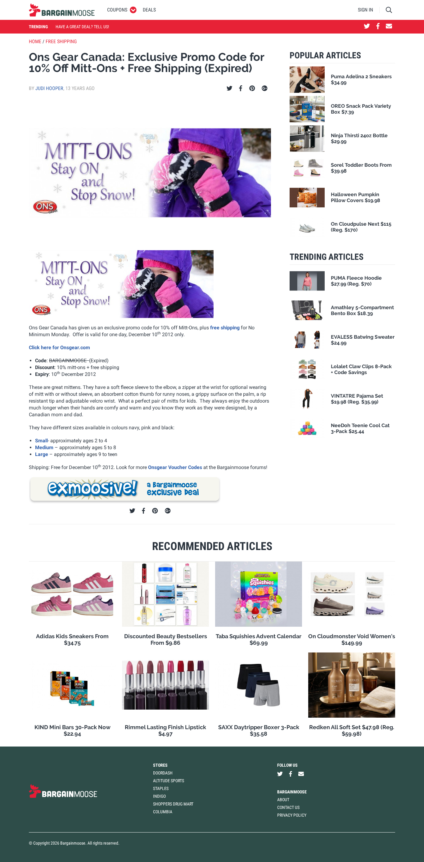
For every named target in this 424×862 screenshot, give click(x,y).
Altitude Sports (168, 780)
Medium (44, 447)
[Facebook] (241, 88)
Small (41, 441)
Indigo (159, 796)
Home (35, 41)
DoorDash (163, 772)
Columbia (162, 811)
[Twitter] (229, 88)
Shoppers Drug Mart (173, 803)
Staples (161, 788)
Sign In (365, 10)
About (283, 799)
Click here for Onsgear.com (59, 347)
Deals (149, 10)
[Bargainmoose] (62, 10)
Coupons (117, 10)
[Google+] (264, 88)
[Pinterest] (252, 88)
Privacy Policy (291, 815)
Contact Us (288, 807)
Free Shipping (61, 41)
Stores (160, 765)
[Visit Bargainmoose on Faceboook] (378, 26)
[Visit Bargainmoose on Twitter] (367, 26)
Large (41, 454)
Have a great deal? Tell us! (82, 26)
